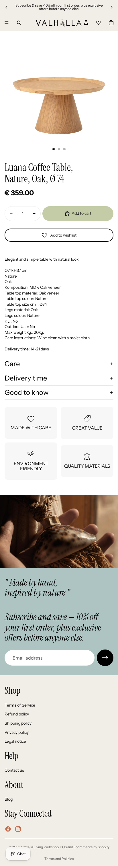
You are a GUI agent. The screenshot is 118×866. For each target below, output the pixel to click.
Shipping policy (18, 723)
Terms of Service (20, 705)
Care (12, 364)
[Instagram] (18, 829)
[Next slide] (111, 7)
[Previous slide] (6, 7)
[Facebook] (8, 829)
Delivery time (26, 378)
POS (63, 847)
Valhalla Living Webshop (39, 847)
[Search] (19, 22)
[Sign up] (105, 658)
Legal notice (15, 741)
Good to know (26, 392)
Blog (9, 799)
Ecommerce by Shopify (91, 847)
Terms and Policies (59, 859)
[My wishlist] (98, 21)
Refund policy (17, 714)
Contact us (14, 770)
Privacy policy (17, 732)
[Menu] (6, 22)
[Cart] (111, 22)
